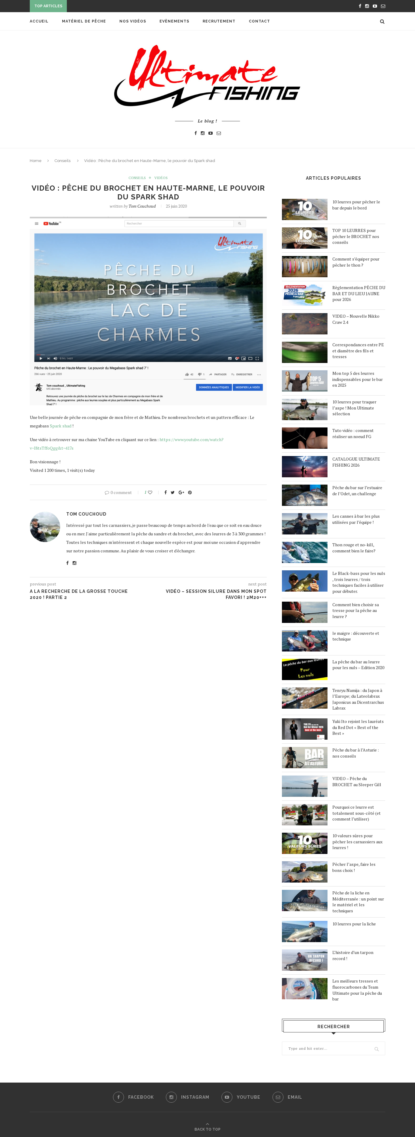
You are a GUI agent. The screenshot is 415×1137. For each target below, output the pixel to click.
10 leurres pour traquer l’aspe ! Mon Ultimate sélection (354, 407)
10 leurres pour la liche (354, 924)
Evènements (174, 21)
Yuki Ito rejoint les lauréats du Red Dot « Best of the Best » (358, 727)
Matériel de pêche (84, 21)
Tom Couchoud (142, 206)
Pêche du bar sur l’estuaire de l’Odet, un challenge (357, 490)
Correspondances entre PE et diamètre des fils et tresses (358, 350)
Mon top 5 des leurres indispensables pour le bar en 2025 (357, 379)
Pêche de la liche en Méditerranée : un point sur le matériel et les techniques (358, 902)
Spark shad (60, 426)
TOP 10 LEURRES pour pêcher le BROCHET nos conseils (355, 236)
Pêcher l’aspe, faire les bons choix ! (354, 867)
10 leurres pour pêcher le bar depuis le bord (356, 205)
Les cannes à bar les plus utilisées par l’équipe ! (356, 519)
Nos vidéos (132, 21)
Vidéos (161, 178)
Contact (259, 21)
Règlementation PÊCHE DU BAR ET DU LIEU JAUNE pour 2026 (358, 293)
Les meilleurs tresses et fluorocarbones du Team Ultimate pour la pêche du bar (357, 990)
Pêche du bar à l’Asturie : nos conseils (355, 753)
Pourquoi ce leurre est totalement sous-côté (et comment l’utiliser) (356, 813)
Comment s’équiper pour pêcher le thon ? (355, 262)
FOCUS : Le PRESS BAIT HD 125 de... (105, 7)
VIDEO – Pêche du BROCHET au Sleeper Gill (356, 781)
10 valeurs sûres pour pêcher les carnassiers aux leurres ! (357, 841)
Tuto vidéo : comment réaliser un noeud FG (353, 433)
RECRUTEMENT (219, 21)
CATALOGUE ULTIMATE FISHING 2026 (356, 462)
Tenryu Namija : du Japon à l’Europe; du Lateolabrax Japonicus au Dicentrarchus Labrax (358, 699)
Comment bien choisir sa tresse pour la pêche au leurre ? (355, 610)
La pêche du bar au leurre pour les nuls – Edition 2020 (358, 665)
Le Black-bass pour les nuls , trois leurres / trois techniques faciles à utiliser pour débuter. (358, 582)
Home (36, 160)
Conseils (62, 160)
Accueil (39, 21)
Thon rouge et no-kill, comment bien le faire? (354, 548)
